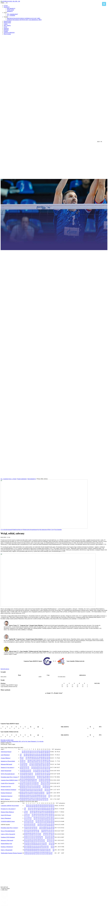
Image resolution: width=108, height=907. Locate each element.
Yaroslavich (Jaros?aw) (6, 796)
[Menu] (104, 4)
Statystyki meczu (5, 669)
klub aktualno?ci (11, 8)
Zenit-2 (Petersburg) (6, 818)
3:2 (24, 752)
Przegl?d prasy (7, 21)
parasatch (10, 529)
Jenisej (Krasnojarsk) (6, 770)
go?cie (5, 27)
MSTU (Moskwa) (5, 799)
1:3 (26, 751)
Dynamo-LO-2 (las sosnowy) (8, 808)
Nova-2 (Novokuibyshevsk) (8, 831)
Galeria (5, 24)
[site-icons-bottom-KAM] (4, 905)
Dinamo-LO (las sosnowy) (7, 767)
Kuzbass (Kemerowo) (6, 792)
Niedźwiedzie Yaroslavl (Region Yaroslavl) (11, 853)
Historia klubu (7, 22)
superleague (34, 529)
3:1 (22, 751)
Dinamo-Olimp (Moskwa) (7, 812)
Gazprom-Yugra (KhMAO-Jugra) (9, 780)
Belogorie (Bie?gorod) (6, 764)
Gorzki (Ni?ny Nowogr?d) (7, 783)
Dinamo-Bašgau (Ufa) (6, 843)
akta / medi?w (7, 25)
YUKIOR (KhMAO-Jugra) (8, 821)
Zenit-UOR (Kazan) (6, 815)
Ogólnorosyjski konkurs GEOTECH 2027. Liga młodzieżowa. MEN (24, 19)
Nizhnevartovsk (27, 529)
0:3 (21, 755)
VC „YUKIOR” (11, 15)
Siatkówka (15, 529)
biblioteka (6, 29)
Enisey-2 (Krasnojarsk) (6, 850)
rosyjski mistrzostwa (42, 529)
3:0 (22, 752)
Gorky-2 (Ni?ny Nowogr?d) (8, 834)
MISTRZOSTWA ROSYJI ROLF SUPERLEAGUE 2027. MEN (23, 18)
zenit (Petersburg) (5, 755)
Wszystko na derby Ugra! (7, 740)
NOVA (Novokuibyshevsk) (8, 773)
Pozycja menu (7, 34)
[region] (54, 253)
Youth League (10, 9)
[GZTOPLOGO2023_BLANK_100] (10, 1)
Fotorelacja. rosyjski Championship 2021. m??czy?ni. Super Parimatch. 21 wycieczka (22, 741)
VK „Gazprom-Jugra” (12, 14)
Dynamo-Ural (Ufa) (6, 786)
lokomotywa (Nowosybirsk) (8, 761)
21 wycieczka (4, 529)
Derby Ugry (51, 529)
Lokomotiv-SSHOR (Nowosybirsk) (10, 805)
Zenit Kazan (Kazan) (6, 751)
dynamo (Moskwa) (5, 758)
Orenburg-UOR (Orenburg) (8, 837)
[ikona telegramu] (4, 897)
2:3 (26, 752)
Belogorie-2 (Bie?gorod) (7, 840)
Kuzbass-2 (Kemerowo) (7, 846)
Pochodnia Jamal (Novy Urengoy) (9, 777)
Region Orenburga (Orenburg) (8, 789)
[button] (54, 466)
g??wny (6, 5)
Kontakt (6, 31)
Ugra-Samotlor (58, 529)
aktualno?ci (6, 7)
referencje (6, 28)
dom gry (20, 529)
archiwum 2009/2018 (9, 32)
